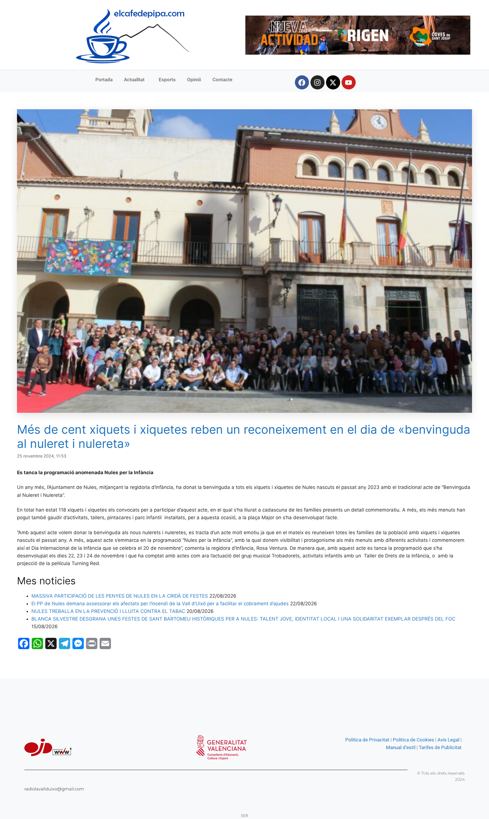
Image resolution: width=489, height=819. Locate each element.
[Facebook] (302, 82)
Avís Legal (448, 740)
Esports (167, 79)
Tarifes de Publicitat (440, 747)
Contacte (222, 79)
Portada (104, 79)
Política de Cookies (413, 740)
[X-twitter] (333, 82)
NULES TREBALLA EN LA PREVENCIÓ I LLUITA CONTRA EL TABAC (108, 611)
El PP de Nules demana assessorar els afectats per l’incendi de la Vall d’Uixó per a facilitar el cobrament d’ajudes (160, 603)
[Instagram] (317, 82)
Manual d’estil (400, 747)
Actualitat (134, 79)
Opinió (194, 79)
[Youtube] (349, 82)
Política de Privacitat (367, 740)
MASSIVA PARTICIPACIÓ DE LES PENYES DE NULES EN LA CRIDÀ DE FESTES (119, 596)
